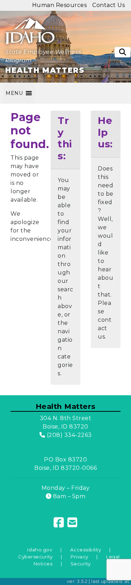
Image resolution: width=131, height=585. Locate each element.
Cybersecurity (35, 556)
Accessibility (85, 549)
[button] (14, 93)
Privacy (79, 556)
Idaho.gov (39, 549)
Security (81, 563)
